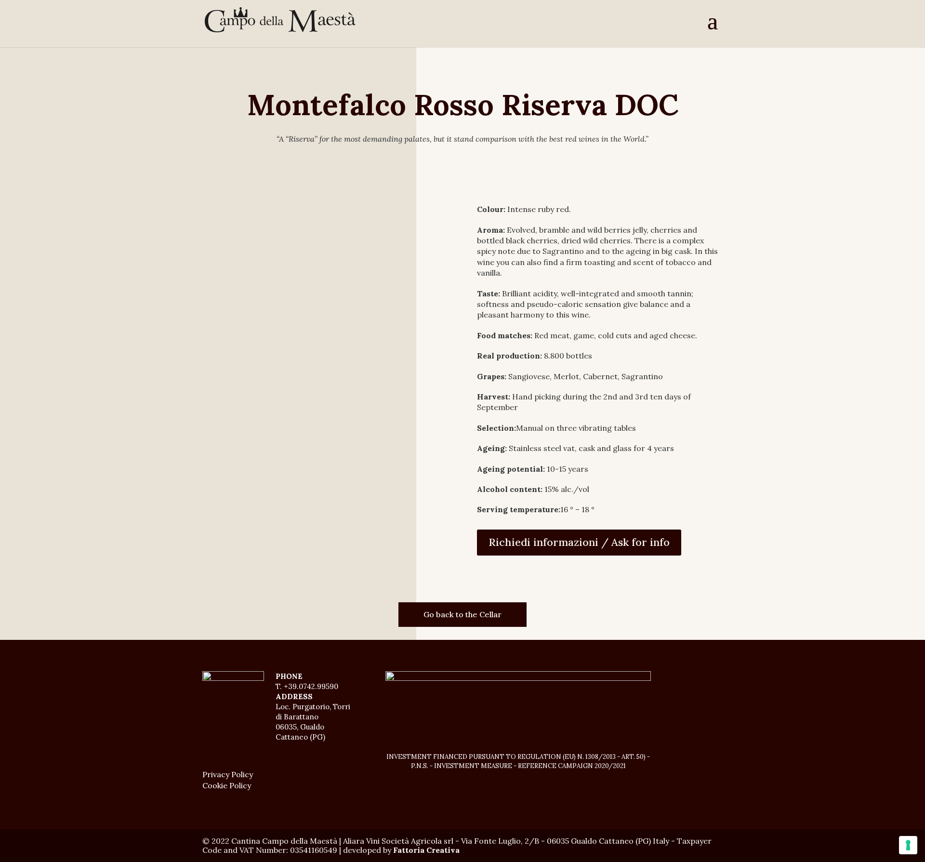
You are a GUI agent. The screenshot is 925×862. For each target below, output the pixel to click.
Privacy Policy (227, 774)
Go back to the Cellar (462, 614)
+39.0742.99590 (311, 686)
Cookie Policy (226, 785)
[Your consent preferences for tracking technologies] (908, 845)
